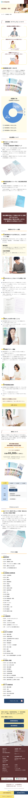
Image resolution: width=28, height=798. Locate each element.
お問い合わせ (14, 405)
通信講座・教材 (18, 748)
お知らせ (16, 766)
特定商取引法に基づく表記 (11, 786)
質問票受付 (4, 768)
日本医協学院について (10, 784)
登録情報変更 (4, 770)
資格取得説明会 (14, 721)
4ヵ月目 (23, 483)
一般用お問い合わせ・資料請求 (20, 770)
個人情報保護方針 (18, 784)
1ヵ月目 (5, 483)
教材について (17, 753)
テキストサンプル (14, 701)
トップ (2, 14)
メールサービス (5, 771)
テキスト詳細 (13, 490)
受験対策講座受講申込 (6, 752)
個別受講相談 (14, 725)
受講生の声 (4, 761)
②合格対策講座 (5, 760)
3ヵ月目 (17, 483)
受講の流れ (4, 751)
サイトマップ (19, 786)
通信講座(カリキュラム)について (20, 751)
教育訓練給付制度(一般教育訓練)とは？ (20, 759)
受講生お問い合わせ (5, 766)
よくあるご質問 (17, 768)
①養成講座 (4, 758)
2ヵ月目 (11, 483)
